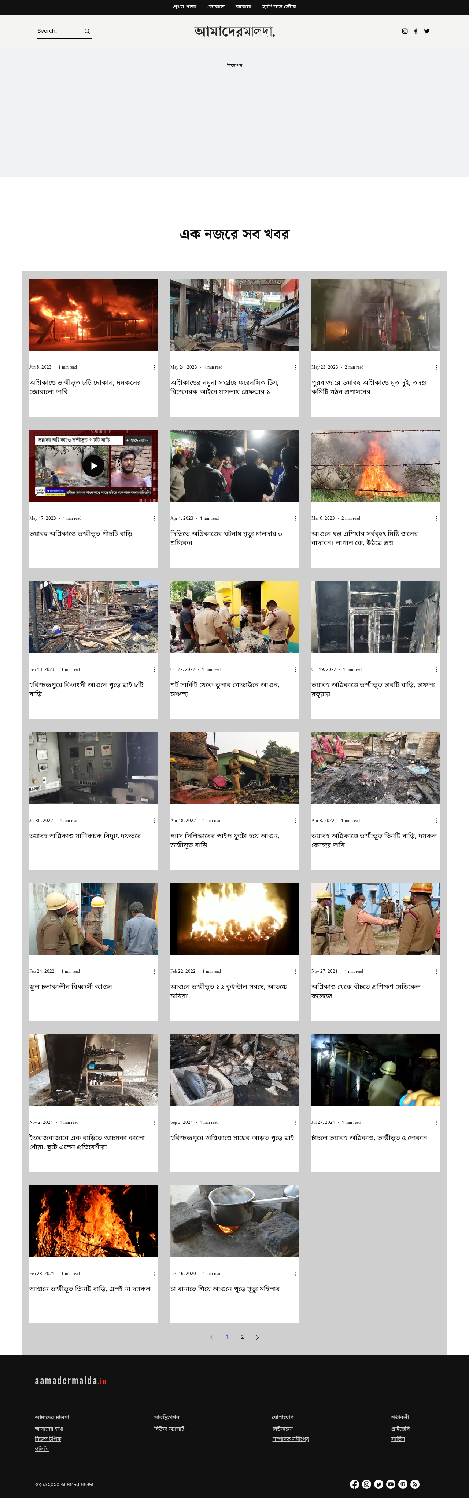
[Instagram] (405, 31)
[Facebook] (416, 31)
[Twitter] (427, 31)
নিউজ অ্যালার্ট (169, 1429)
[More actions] (156, 367)
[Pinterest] (402, 1484)
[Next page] (257, 1337)
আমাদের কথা (49, 1429)
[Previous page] (211, 1337)
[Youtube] (390, 1484)
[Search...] (87, 31)
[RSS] (415, 1484)
